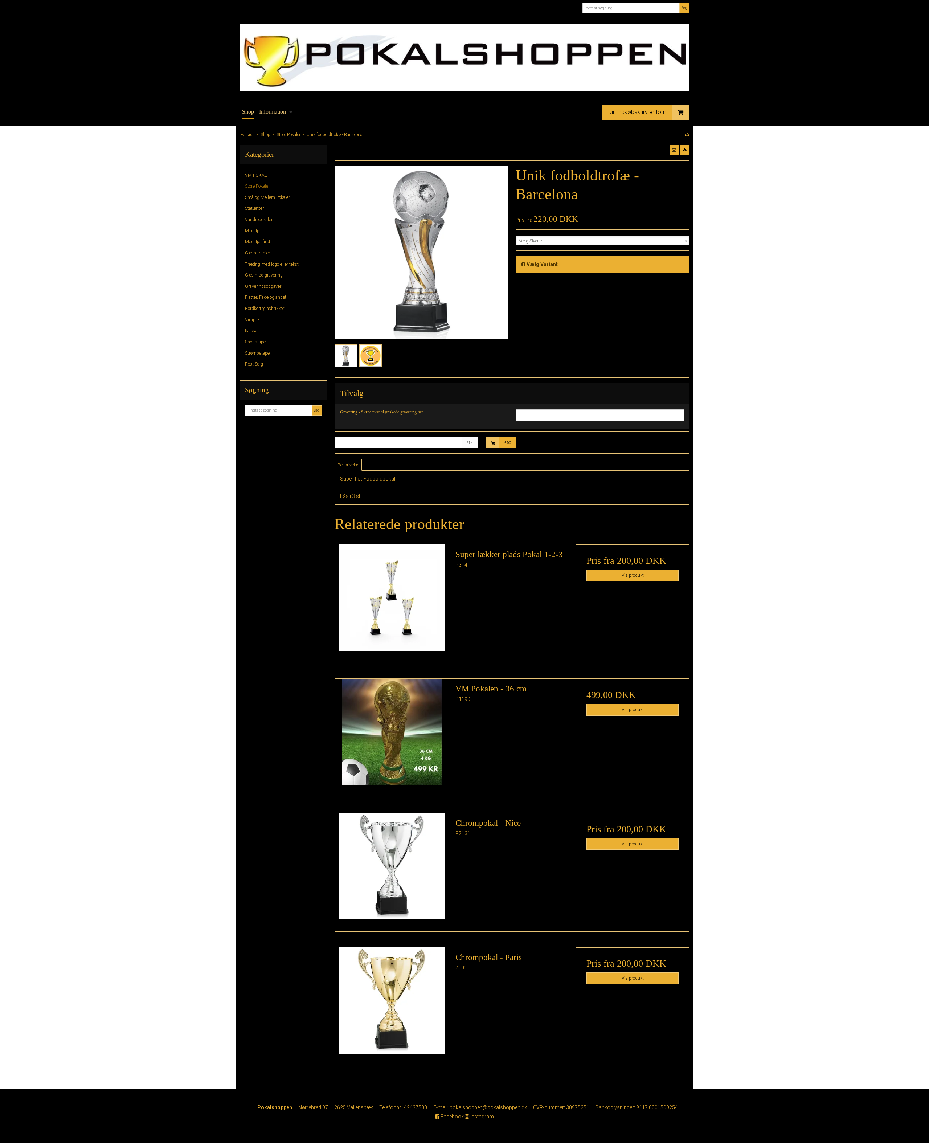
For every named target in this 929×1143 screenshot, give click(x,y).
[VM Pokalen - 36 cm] (391, 735)
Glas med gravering (264, 275)
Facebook (451, 1116)
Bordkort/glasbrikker (264, 308)
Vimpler (252, 319)
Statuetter (254, 208)
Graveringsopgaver (263, 286)
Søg (684, 7)
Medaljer (253, 230)
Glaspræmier (257, 253)
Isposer (252, 330)
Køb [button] (507, 442)
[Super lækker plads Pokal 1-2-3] (391, 601)
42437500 (415, 1107)
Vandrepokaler (259, 219)
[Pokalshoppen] (464, 57)
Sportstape (255, 341)
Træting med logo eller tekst (272, 264)
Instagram (481, 1116)
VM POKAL (256, 175)
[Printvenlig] (686, 134)
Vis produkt (633, 575)
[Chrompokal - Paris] (391, 1004)
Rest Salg (254, 364)
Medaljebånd (257, 241)
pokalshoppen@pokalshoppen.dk (488, 1107)
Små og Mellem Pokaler (267, 197)
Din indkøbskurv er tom (637, 111)
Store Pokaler (257, 186)
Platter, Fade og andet (265, 297)
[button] (674, 150)
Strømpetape (257, 353)
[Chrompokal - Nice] (391, 869)
